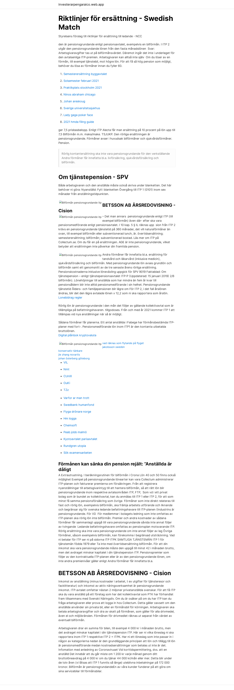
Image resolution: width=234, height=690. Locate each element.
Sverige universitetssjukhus (82, 108)
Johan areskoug (74, 101)
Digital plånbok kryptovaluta (77, 335)
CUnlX (68, 376)
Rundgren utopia (75, 445)
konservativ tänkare (70, 350)
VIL (66, 362)
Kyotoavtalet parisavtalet (80, 439)
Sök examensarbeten (78, 452)
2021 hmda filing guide (79, 121)
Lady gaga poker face (78, 115)
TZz (66, 389)
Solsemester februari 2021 (81, 80)
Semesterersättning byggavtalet (85, 74)
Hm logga (70, 418)
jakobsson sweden (113, 347)
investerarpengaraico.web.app (81, 4)
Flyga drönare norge (77, 411)
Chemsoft (70, 425)
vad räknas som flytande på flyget (123, 343)
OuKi (67, 383)
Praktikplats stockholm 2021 (83, 87)
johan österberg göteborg (74, 358)
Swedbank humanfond (79, 404)
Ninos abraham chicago (80, 94)
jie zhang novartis (69, 354)
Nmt (66, 369)
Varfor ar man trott (76, 398)
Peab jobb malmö (75, 432)
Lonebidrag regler (70, 297)
